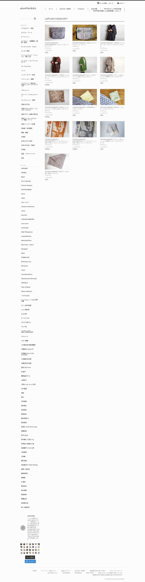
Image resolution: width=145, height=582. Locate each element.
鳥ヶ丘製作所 (25, 507)
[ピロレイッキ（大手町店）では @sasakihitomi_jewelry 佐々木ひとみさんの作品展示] (39, 547)
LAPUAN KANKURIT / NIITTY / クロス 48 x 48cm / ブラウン (57, 172)
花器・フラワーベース (28, 154)
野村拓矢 (24, 486)
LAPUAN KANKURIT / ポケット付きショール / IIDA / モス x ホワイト (84, 76)
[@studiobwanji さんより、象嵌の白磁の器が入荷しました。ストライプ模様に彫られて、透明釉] (39, 544)
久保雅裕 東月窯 (26, 359)
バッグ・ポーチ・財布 (28, 75)
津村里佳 (24, 422)
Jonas (23, 211)
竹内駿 (23, 456)
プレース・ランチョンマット (29, 95)
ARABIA (23, 172)
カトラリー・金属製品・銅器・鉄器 (29, 41)
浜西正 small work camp (29, 427)
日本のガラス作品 (26, 141)
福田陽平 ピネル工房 (27, 448)
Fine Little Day (26, 181)
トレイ (23, 70)
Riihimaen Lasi (26, 261)
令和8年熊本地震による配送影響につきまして (107, 11)
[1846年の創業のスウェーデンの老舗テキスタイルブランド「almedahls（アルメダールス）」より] (36, 544)
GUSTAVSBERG (26, 189)
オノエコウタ (25, 318)
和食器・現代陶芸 (26, 128)
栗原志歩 (24, 414)
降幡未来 (24, 499)
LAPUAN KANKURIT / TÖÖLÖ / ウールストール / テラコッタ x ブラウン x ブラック (57, 76)
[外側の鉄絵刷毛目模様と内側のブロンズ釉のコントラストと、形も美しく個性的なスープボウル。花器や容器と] (33, 553)
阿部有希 (24, 494)
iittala (23, 198)
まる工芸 (24, 314)
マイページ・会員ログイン (49, 570)
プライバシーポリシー (116, 570)
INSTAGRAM (66, 573)
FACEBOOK (78, 573)
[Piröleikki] (28, 9)
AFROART (24, 168)
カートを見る (105, 2)
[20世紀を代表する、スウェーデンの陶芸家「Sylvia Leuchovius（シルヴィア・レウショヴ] (27, 547)
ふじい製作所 (25, 309)
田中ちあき (24, 435)
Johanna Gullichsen (27, 206)
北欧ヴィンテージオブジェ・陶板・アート (28, 119)
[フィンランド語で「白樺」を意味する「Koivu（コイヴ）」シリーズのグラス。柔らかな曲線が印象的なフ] (21, 547)
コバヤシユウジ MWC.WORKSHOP (27, 331)
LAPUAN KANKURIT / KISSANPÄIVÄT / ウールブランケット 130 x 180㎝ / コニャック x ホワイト (57, 141)
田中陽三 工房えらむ (27, 439)
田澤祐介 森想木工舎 (27, 444)
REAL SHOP (90, 573)
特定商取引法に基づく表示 (97, 570)
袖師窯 (23, 477)
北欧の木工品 (25, 104)
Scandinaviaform (26, 274)
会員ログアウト (65, 570)
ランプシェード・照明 (28, 100)
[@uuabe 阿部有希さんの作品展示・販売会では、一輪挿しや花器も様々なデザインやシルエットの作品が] (24, 550)
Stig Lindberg (25, 287)
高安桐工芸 (24, 503)
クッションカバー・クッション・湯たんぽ (29, 55)
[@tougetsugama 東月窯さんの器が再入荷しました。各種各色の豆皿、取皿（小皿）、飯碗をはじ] (30, 550)
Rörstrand (24, 266)
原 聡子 (23, 372)
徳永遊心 (24, 405)
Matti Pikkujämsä (26, 232)
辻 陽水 (23, 482)
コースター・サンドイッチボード (29, 61)
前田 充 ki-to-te (26, 367)
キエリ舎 (24, 326)
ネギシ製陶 (24, 340)
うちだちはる (25, 295)
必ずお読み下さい (53, 573)
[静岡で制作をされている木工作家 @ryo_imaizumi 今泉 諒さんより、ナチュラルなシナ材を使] (33, 550)
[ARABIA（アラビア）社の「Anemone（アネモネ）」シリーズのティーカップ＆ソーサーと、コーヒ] (27, 550)
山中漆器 (24, 388)
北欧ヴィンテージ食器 (28, 124)
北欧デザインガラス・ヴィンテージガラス (29, 109)
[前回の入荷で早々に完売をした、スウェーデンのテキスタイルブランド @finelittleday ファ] (39, 550)
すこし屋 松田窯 (26, 305)
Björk (23, 177)
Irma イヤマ (25, 202)
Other (23, 253)
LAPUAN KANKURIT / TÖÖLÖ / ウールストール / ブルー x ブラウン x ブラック (112, 44)
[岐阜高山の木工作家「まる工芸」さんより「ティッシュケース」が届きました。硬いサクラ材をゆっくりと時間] (33, 544)
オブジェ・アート (26, 32)
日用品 (23, 149)
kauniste (24, 215)
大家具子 (24, 380)
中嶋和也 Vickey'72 (27, 349)
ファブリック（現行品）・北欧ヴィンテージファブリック (29, 85)
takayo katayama (26, 291)
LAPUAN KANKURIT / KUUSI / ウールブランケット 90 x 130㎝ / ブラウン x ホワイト (57, 109)
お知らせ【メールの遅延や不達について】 (110, 573)
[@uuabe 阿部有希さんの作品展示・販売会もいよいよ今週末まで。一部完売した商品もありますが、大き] (30, 547)
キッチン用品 (25, 51)
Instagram (81, 9)
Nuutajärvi (24, 249)
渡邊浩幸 (24, 431)
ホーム (51, 9)
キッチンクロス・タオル (28, 46)
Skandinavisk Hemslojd (29, 278)
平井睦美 (24, 401)
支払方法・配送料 (65, 9)
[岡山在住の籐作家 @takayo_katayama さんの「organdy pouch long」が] (24, 553)
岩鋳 (22, 393)
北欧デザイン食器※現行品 (29, 114)
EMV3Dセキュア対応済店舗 (112, 9)
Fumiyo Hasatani (26, 185)
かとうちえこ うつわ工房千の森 (29, 300)
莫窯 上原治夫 (25, 469)
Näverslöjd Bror (26, 240)
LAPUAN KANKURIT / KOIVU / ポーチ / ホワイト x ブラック (84, 43)
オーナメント (25, 37)
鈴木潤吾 (24, 490)
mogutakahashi (26, 236)
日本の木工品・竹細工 (28, 145)
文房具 (23, 137)
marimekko (25, 228)
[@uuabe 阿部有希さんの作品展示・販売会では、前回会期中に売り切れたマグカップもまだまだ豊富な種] (39, 553)
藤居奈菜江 (24, 473)
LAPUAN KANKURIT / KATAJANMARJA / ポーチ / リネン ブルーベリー (56, 44)
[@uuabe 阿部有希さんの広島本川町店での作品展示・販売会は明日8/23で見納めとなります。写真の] (24, 547)
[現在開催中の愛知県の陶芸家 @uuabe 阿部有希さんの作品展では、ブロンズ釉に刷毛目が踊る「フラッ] (36, 550)
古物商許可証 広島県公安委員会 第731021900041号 (107, 575)
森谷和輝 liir (25, 418)
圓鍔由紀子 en (25, 376)
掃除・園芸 (24, 132)
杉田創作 (24, 410)
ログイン (122, 3)
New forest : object (27, 245)
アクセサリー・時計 (27, 28)
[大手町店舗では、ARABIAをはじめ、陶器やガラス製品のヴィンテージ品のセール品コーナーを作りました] (30, 544)
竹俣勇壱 (24, 452)
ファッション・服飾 (27, 79)
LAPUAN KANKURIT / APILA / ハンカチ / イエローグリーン (112, 108)
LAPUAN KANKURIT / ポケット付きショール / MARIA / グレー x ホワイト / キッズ (112, 141)
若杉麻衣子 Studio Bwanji (29, 465)
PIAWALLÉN (25, 257)
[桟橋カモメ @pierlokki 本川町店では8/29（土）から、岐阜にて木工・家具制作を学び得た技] (36, 553)
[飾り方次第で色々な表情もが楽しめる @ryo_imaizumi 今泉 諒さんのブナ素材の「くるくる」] (30, 553)
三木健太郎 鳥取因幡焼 (28, 345)
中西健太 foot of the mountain (27, 354)
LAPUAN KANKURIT (27, 219)
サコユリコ (24, 336)
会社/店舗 (94, 9)
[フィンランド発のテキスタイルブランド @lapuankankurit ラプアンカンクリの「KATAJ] (21, 550)
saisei (23, 270)
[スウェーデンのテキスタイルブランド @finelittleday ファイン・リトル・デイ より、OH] (27, 544)
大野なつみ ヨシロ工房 (28, 384)
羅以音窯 (24, 460)
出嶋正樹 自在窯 (26, 363)
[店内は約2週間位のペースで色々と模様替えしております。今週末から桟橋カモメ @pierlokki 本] (24, 544)
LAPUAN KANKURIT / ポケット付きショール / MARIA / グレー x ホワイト (112, 76)
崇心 (22, 397)
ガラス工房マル (26, 322)
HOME (35, 570)
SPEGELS (24, 283)
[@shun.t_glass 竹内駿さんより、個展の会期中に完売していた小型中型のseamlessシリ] (21, 544)
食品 (22, 158)
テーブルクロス (26, 66)
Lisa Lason (24, 223)
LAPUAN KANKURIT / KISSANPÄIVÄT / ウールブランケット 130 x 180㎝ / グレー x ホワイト (84, 141)
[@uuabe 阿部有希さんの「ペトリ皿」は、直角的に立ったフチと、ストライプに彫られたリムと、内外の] (27, 553)
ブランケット (25, 90)
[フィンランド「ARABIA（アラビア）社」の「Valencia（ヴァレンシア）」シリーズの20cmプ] (33, 547)
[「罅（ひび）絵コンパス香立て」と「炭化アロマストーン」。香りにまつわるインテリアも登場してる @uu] (36, 547)
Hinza (23, 194)
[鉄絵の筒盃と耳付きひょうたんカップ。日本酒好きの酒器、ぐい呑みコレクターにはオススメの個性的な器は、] (21, 553)
